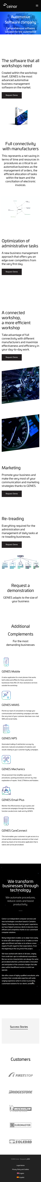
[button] (12, 95)
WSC (28, 1159)
